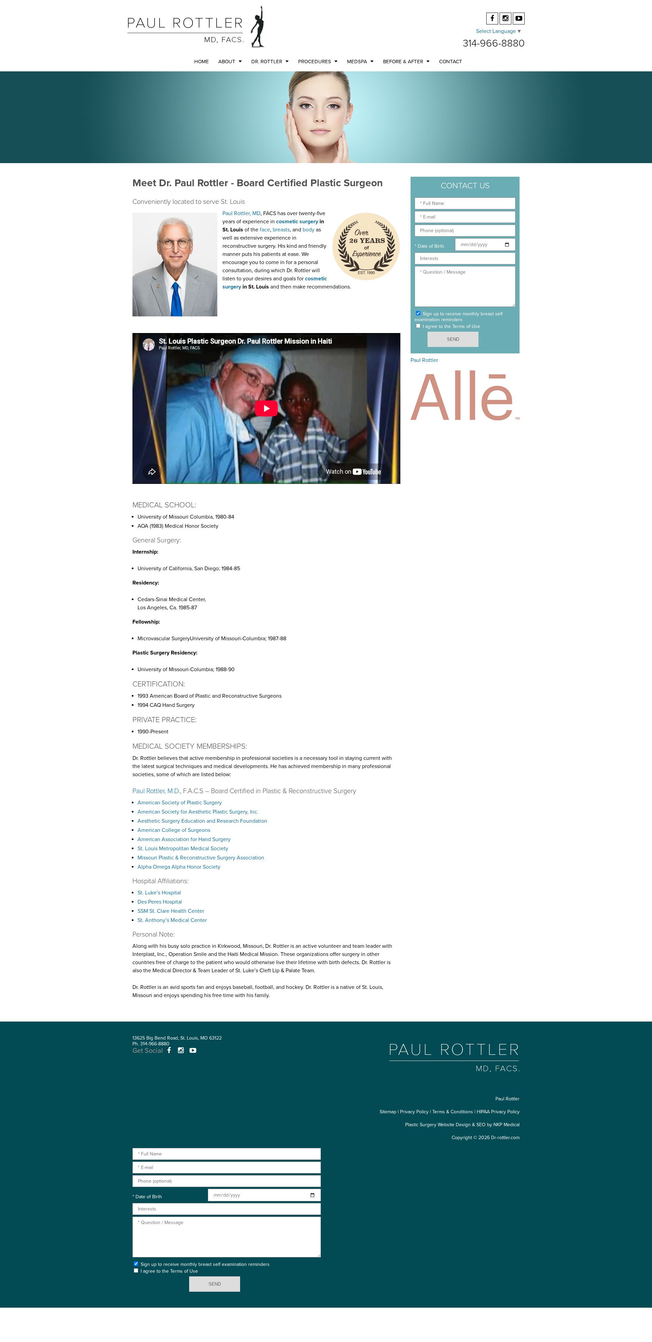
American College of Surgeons (174, 830)
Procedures (314, 61)
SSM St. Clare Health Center (171, 911)
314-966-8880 (494, 43)
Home (201, 61)
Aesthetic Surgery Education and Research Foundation (202, 821)
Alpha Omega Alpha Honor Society (179, 867)
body (308, 229)
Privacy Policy (414, 1112)
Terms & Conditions (452, 1112)
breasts (281, 229)
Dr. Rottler (266, 61)
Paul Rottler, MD (241, 213)
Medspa (357, 61)
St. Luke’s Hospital (159, 892)
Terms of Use (466, 326)
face (265, 229)
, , (177, 1038)
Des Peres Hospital (160, 902)
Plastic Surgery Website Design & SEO (445, 1125)
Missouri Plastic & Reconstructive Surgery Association (201, 857)
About (226, 61)
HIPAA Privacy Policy (498, 1112)
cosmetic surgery (297, 221)
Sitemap (388, 1112)
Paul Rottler (424, 360)
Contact (450, 61)
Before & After (403, 61)
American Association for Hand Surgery (184, 839)
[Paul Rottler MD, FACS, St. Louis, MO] (197, 26)
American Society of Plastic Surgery (180, 802)
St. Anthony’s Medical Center (172, 920)
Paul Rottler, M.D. (156, 791)
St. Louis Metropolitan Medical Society (183, 848)
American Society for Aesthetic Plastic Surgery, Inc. (198, 811)
